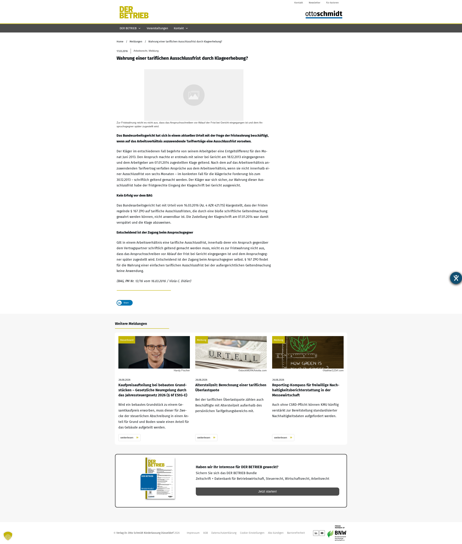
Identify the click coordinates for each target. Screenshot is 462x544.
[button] (8, 536)
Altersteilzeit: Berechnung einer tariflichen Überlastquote (231, 388)
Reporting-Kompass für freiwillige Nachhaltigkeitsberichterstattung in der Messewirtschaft (308, 388)
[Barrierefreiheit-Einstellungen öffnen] (456, 278)
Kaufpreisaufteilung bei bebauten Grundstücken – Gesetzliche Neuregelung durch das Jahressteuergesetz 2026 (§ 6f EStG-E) (154, 388)
